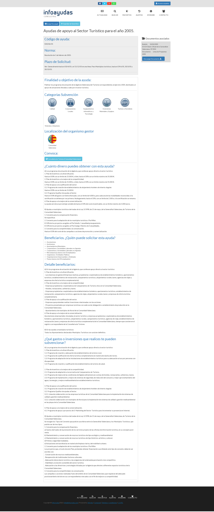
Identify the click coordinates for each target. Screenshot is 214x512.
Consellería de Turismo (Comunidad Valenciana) (64, 159)
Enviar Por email (52, 24)
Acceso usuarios (163, 3)
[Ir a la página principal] (58, 13)
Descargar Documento (152, 59)
